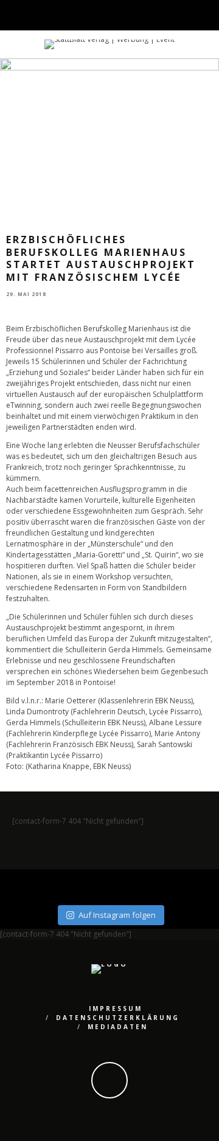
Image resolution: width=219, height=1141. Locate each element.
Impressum (115, 1008)
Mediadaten (118, 1026)
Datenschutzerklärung (117, 1017)
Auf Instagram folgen (117, 914)
